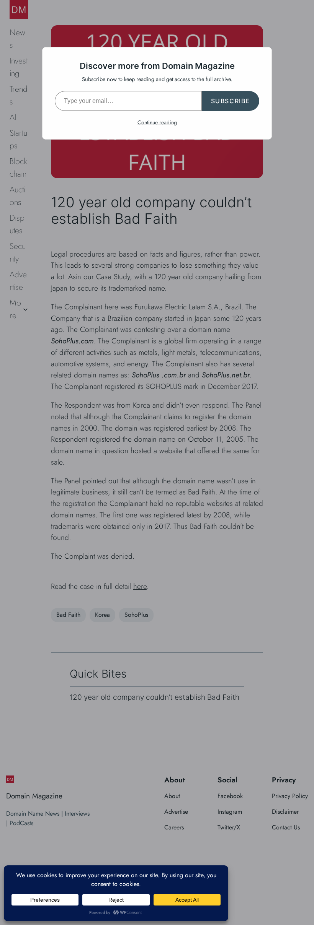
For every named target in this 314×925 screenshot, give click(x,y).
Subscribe (230, 101)
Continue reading (157, 122)
